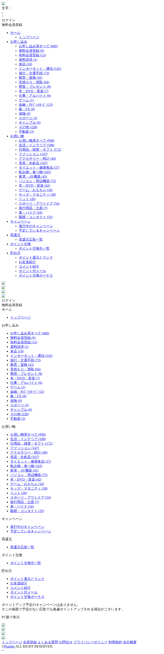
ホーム (15, 32)
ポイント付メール (32, 271)
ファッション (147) (33, 154)
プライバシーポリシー (90, 642)
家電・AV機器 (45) (33, 176)
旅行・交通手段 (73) (34, 73)
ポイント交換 (20, 244)
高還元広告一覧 (31, 239)
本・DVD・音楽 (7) (33, 91)
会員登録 (30, 642)
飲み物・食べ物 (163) (35, 172)
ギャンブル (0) (30, 122)
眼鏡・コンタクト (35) (36, 217)
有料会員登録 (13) (32, 55)
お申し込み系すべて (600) (38, 46)
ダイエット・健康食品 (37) (39, 167)
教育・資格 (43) (30, 77)
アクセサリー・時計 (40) (37, 158)
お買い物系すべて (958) (36, 140)
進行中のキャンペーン (36, 226)
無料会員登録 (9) (31, 50)
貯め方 (15, 253)
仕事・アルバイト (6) (35, 95)
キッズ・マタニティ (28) (37, 194)
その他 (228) (28, 127)
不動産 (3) (26, 131)
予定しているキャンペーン (39, 230)
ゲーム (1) (26, 100)
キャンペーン (20, 221)
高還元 (15, 235)
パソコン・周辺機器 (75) (37, 181)
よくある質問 (48, 642)
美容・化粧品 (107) (33, 163)
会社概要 (130, 642)
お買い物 (17, 136)
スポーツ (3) (28, 118)
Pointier (9, 646)
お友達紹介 (27, 262)
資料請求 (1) (28, 59)
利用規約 (115, 642)
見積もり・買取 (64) (34, 82)
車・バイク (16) (30, 212)
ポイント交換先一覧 (34, 248)
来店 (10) (25, 64)
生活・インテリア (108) (36, 145)
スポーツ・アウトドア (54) (39, 203)
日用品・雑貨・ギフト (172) (40, 149)
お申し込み (18, 41)
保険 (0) (24, 113)
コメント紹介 (29, 266)
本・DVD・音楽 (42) (34, 185)
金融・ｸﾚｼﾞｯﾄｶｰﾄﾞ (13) (36, 104)
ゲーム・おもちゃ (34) (36, 190)
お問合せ (66, 642)
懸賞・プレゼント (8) (35, 86)
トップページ (29, 37)
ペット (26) (27, 199)
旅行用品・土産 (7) (33, 208)
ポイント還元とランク (36, 257)
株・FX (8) (27, 109)
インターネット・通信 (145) (40, 68)
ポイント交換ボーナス (36, 275)
